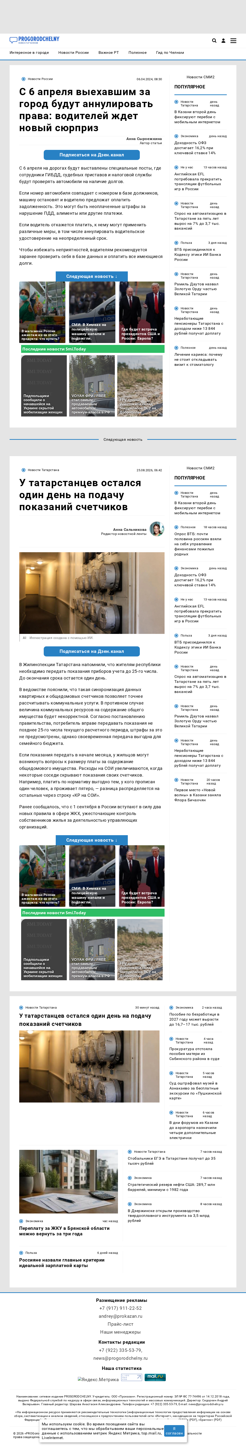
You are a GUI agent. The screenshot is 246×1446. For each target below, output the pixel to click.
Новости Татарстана (189, 103)
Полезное (188, 347)
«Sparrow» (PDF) (209, 1419)
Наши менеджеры (120, 1332)
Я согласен (174, 1430)
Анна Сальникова (130, 529)
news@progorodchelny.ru (120, 1358)
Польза (186, 243)
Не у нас (187, 167)
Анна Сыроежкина (144, 138)
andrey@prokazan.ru (120, 1316)
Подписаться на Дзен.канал (92, 155)
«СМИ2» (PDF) (187, 1419)
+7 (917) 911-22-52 (120, 1308)
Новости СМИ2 (201, 77)
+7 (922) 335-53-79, (120, 1350)
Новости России (40, 79)
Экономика (189, 136)
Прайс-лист (121, 1324)
